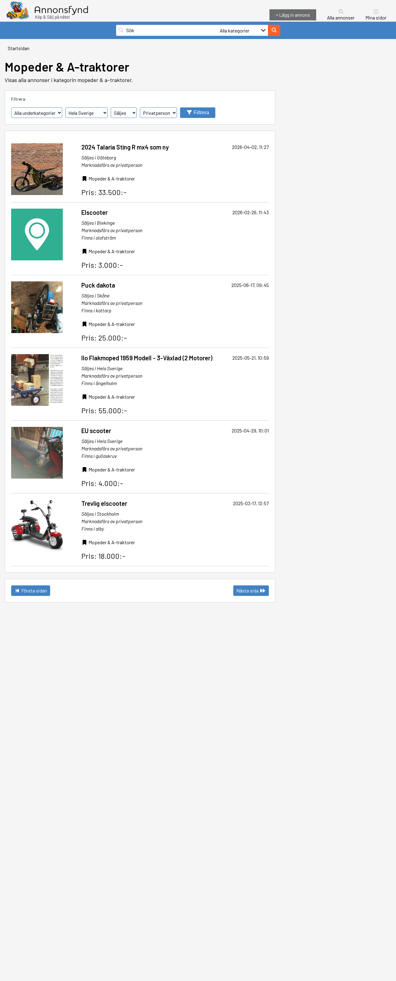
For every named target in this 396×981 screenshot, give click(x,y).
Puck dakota (98, 285)
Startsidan (18, 48)
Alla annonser (341, 17)
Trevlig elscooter (104, 503)
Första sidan (33, 590)
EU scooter (96, 430)
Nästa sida (248, 590)
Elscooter (94, 212)
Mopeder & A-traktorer (111, 178)
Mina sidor (375, 17)
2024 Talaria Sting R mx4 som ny (125, 147)
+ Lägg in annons (293, 15)
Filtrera (200, 112)
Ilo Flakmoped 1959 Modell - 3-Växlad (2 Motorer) (146, 358)
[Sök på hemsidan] (274, 30)
